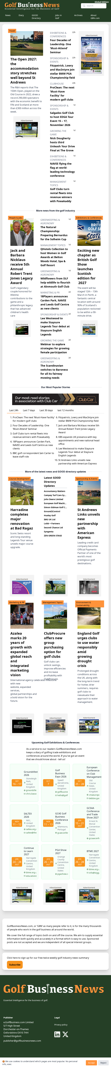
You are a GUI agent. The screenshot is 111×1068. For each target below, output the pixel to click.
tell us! (61, 759)
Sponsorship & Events (54, 314)
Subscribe (14, 964)
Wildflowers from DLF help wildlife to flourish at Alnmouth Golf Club (55, 282)
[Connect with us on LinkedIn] (57, 1034)
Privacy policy (60, 1024)
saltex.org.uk (31, 829)
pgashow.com (62, 874)
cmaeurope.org (94, 794)
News (8, 15)
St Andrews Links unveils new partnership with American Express (88, 523)
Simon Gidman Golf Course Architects (63, 507)
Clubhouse (57, 83)
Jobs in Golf (58, 16)
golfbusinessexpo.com (62, 791)
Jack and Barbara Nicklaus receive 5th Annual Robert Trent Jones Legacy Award (21, 266)
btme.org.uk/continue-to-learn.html (31, 872)
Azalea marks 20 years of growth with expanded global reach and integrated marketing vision (21, 654)
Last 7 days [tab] (29, 410)
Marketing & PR (50, 292)
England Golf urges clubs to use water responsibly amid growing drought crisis (88, 649)
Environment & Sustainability (83, 604)
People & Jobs (15, 217)
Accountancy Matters (54, 491)
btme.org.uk (94, 869)
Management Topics (52, 245)
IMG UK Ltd (49, 519)
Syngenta (48, 531)
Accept (91, 1062)
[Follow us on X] (65, 1034)
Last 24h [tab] (13, 410)
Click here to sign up (18, 957)
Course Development (19, 478)
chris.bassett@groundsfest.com (31, 793)
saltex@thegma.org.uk (31, 832)
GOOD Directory (36, 16)
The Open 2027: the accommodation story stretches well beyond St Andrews (24, 71)
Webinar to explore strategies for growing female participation (54, 348)
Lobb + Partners (52, 523)
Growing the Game (52, 340)
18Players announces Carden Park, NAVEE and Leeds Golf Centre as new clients (33, 445)
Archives (78, 15)
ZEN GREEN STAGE (53, 535)
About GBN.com (95, 16)
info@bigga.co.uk (94, 872)
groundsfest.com (31, 790)
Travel (12, 30)
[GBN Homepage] (40, 5)
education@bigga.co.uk (31, 876)
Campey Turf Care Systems (57, 495)
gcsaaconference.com (94, 838)
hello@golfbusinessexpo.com (62, 795)
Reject (103, 1062)
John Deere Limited (53, 499)
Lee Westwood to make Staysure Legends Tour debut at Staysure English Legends (55, 326)
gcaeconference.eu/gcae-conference (62, 832)
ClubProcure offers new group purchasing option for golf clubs (54, 645)
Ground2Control (52, 511)
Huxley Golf (50, 515)
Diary (21, 15)
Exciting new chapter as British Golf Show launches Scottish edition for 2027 (88, 266)
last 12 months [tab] (66, 410)
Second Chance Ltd (53, 527)
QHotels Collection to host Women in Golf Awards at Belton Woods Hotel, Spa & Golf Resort (54, 257)
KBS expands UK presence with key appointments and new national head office (78, 440)
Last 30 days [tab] (46, 410)
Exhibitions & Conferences (89, 217)
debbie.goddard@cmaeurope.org (94, 798)
